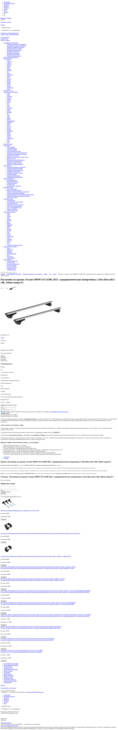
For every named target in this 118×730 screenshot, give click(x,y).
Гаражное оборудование (13, 176)
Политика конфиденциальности (35, 692)
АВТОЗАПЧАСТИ (12, 261)
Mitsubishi (9, 122)
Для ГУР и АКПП (12, 149)
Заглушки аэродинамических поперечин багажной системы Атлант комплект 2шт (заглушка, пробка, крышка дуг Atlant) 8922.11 (36, 556)
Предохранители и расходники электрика (18, 196)
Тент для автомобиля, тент (14, 207)
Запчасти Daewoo (12, 267)
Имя (2, 490)
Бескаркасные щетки (12, 181)
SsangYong (10, 131)
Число (9, 492)
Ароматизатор (11, 200)
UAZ (8, 141)
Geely (8, 106)
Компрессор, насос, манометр (15, 204)
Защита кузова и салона (10, 246)
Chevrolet (9, 61)
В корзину (3, 519)
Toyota (9, 86)
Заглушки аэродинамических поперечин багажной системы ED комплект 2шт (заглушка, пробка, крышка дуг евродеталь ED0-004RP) (37, 604)
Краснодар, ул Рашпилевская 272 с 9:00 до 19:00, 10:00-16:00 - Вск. (10, 33)
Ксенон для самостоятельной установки (18, 191)
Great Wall (10, 108)
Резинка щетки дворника (14, 186)
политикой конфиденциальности (59, 411)
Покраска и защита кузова (14, 162)
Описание (6, 457)
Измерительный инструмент (15, 177)
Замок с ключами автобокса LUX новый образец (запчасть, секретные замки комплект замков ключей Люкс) (30, 628)
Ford (8, 67)
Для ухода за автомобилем (14, 206)
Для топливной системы (13, 151)
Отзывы (6, 458)
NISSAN (9, 251)
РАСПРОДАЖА (11, 269)
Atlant (54, 274)
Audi (8, 60)
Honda (9, 69)
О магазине (7, 2)
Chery (8, 89)
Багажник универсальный (14, 50)
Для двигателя (11, 147)
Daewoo (9, 64)
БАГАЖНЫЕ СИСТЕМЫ (11, 43)
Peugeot (9, 79)
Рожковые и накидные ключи (15, 170)
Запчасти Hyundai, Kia (13, 264)
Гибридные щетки (12, 183)
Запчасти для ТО (11, 268)
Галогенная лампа (12, 189)
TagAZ (9, 135)
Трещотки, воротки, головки (15, 173)
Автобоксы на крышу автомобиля (16, 45)
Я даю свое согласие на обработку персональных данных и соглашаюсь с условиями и (35, 411)
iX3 (50, 274)
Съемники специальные (13, 171)
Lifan (8, 116)
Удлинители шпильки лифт (14, 245)
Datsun (9, 66)
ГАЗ (8, 142)
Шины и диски (11, 158)
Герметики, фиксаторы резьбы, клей (17, 152)
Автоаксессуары (8, 199)
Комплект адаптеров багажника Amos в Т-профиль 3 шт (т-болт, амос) (20, 510)
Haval (8, 109)
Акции (6, 9)
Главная (3, 274)
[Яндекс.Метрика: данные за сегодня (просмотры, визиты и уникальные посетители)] (6, 723)
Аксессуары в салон (12, 210)
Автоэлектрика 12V (12, 203)
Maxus (9, 119)
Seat (8, 232)
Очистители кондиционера (14, 161)
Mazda (9, 118)
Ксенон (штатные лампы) (14, 190)
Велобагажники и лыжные (14, 48)
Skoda (8, 83)
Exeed (8, 102)
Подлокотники (8, 58)
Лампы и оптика (8, 187)
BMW (45, 274)
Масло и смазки (8, 144)
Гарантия (6, 5)
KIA (8, 222)
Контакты (6, 7)
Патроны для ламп (12, 197)
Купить (3, 356)
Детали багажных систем (14, 56)
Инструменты (7, 165)
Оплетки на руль (8, 90)
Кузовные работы (12, 174)
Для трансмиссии (12, 148)
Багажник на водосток (13, 51)
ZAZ (8, 139)
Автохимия (7, 145)
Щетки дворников (9, 178)
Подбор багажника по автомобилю (16, 44)
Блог (5, 10)
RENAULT (10, 249)
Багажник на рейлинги (13, 53)
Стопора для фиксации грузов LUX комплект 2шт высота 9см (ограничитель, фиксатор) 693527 (27, 640)
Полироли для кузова (13, 155)
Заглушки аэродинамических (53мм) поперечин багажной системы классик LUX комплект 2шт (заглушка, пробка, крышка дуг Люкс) (37, 568)
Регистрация (7, 18)
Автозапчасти (7, 259)
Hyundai (9, 70)
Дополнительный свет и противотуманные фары (20, 194)
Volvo (8, 238)
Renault (9, 82)
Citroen (9, 63)
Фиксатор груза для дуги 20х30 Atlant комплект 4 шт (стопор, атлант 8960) (21, 652)
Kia (8, 71)
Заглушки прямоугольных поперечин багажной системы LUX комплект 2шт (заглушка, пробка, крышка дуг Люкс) (32, 580)
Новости (6, 6)
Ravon (8, 80)
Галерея (6, 12)
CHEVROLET (11, 258)
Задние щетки (11, 184)
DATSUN (9, 252)
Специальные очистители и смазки (16, 154)
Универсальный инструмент (15, 168)
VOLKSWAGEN (11, 254)
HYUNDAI (10, 256)
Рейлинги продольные (13, 54)
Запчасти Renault (11, 265)
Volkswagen (10, 87)
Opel (8, 77)
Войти (2, 18)
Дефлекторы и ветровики (11, 92)
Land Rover (10, 74)
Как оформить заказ (9, 3)
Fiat (8, 103)
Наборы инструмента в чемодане (16, 167)
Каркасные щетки (12, 180)
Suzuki (9, 84)
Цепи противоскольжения (11, 57)
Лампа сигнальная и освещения (15, 193)
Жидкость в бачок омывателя (15, 164)
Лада (8, 73)
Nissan (9, 76)
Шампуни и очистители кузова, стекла (17, 157)
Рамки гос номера (12, 209)
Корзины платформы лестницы (15, 47)
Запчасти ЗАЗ (11, 262)
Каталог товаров (5, 40)
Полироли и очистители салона (15, 160)
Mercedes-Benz (11, 121)
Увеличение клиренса (10, 212)
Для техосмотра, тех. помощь (15, 202)
